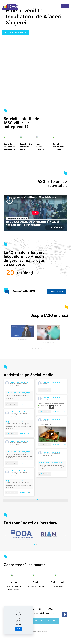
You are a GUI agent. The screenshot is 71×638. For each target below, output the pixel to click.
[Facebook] (64, 614)
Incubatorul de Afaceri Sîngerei (19, 382)
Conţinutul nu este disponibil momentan (18, 392)
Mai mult (18, 624)
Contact (65, 6)
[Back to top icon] (62, 634)
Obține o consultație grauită (15, 33)
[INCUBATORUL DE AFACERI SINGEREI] (10, 6)
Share (31, 404)
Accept (18, 629)
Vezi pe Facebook (24, 404)
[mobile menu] (55, 6)
